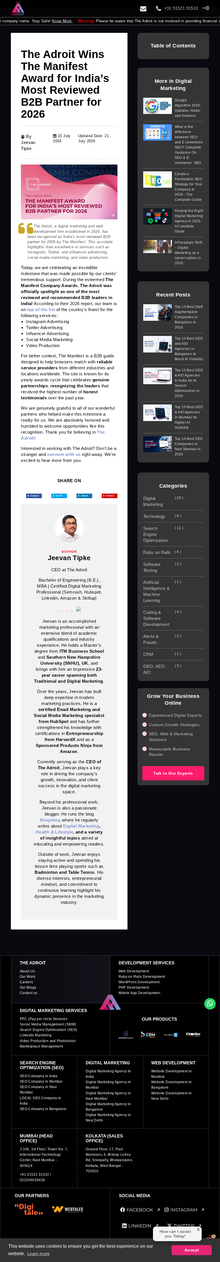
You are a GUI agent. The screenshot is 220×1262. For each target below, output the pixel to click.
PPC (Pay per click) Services (43, 1019)
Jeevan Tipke (69, 558)
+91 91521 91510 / (35, 1175)
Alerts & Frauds (162, 639)
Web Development (134, 971)
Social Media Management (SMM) (48, 1024)
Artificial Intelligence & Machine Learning (162, 591)
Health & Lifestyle (54, 832)
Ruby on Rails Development (142, 977)
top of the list (41, 309)
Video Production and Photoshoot (48, 1041)
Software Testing (162, 567)
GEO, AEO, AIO (162, 669)
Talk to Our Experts (173, 773)
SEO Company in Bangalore (43, 1109)
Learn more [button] (38, 1253)
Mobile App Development (139, 993)
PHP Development (134, 987)
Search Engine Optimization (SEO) (48, 1030)
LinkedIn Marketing (36, 1035)
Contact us (29, 993)
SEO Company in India (39, 1076)
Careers (26, 982)
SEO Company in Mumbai (41, 1081)
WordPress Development (139, 982)
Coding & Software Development (162, 618)
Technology (162, 516)
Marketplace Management (41, 1046)
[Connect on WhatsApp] (210, 1003)
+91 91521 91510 (181, 8)
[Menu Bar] (206, 8)
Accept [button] (191, 1250)
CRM (162, 654)
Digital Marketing (81, 826)
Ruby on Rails (162, 552)
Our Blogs (28, 987)
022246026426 (32, 1180)
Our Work (27, 977)
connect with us (64, 454)
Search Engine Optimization (163, 534)
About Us (27, 971)
